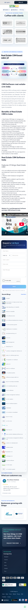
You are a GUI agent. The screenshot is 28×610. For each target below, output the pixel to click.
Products (6, 9)
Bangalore (6, 556)
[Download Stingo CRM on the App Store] (5, 600)
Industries (15, 9)
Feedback (4, 596)
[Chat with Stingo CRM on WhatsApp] (25, 607)
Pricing (22, 9)
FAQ (22, 594)
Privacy (18, 594)
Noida (5, 565)
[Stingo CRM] (14, 6)
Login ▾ (8, 2)
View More (23, 294)
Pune (5, 571)
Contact (9, 596)
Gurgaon (6, 568)
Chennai (6, 559)
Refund (14, 594)
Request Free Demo (13, 543)
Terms (10, 594)
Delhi (5, 562)
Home (3, 594)
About (7, 594)
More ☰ (21, 2)
